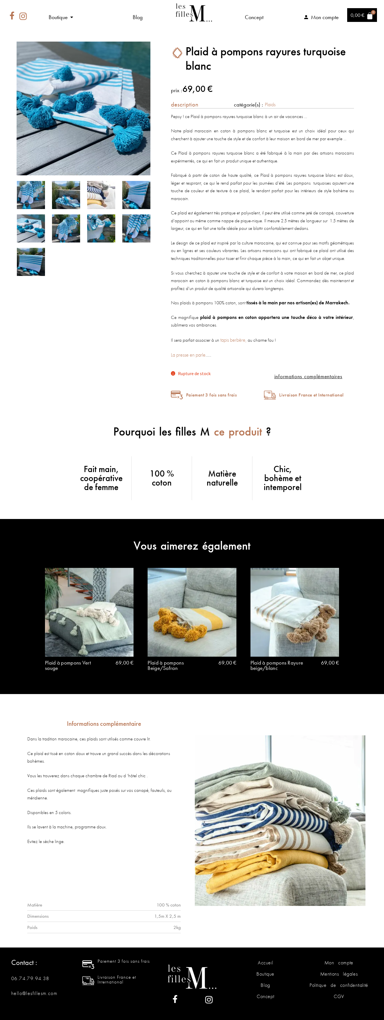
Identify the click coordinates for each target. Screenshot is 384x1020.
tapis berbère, (233, 340)
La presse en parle (188, 355)
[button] (61, 17)
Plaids (270, 104)
